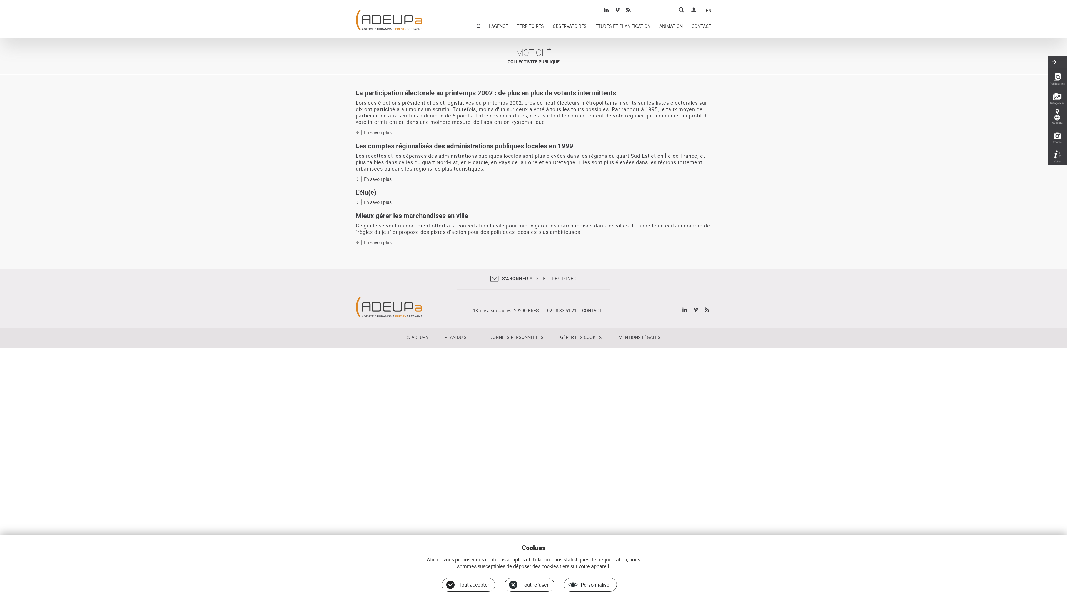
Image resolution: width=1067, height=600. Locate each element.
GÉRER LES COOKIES (581, 337)
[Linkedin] (606, 10)
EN (708, 11)
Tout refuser (535, 584)
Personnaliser (596, 584)
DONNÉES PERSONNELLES (517, 337)
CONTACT (701, 26)
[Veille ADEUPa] (1057, 155)
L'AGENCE (498, 26)
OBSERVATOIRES (570, 26)
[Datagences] (1057, 97)
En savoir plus (378, 132)
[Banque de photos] (1057, 136)
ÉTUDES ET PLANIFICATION (622, 26)
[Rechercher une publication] (1057, 78)
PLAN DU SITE (459, 337)
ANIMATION (671, 26)
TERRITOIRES (530, 26)
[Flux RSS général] (628, 10)
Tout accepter (474, 584)
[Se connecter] (693, 10)
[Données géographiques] (1057, 116)
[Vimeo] (617, 10)
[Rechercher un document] (681, 10)
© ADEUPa (417, 337)
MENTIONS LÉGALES (639, 337)
